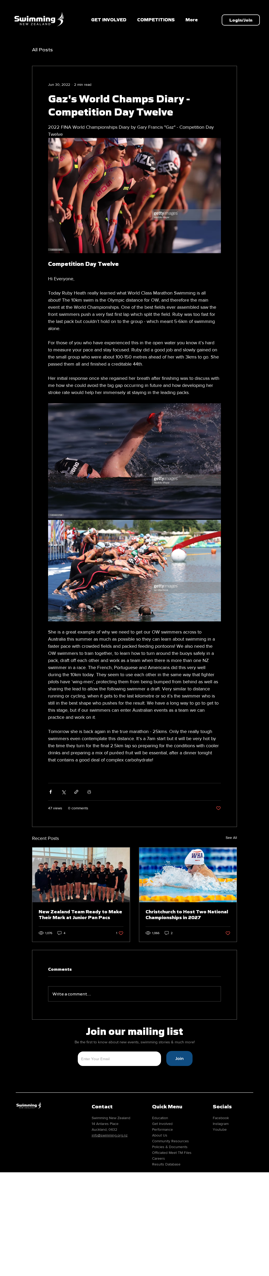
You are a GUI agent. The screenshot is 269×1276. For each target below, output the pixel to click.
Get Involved (162, 1124)
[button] (156, 20)
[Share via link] (76, 791)
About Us (159, 1135)
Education (160, 1118)
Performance (162, 1129)
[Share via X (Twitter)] (63, 791)
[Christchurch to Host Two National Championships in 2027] (188, 875)
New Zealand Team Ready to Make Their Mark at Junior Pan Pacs (80, 914)
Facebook (221, 1118)
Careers (158, 1158)
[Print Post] (89, 791)
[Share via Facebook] (50, 791)
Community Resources (170, 1141)
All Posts (42, 50)
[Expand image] (134, 461)
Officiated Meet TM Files (172, 1152)
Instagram (221, 1124)
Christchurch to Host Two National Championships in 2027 (187, 914)
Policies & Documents (170, 1147)
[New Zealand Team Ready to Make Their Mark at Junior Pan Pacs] (81, 875)
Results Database (166, 1164)
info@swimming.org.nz (110, 1135)
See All (231, 837)
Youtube (220, 1129)
